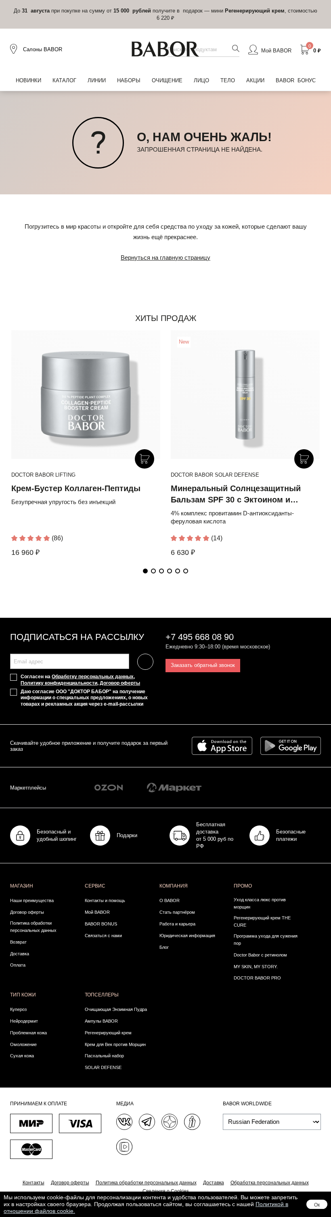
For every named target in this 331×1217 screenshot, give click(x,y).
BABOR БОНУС (296, 80)
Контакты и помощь (105, 900)
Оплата (17, 965)
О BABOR (169, 900)
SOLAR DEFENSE (103, 1067)
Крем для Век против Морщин (115, 1044)
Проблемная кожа (28, 1032)
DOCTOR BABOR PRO (257, 977)
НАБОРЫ (128, 80)
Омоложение (23, 1044)
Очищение (167, 80)
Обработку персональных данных (93, 676)
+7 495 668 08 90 (200, 637)
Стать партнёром (177, 912)
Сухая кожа (22, 1055)
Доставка (19, 953)
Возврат (18, 942)
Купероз (18, 1009)
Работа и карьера (177, 923)
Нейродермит (24, 1021)
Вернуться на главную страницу (165, 257)
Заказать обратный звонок (203, 665)
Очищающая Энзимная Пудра (116, 1009)
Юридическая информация (187, 935)
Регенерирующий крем (108, 1032)
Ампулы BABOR (101, 1021)
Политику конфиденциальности (59, 683)
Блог (164, 947)
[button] (145, 571)
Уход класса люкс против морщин (260, 903)
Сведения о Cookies (165, 1191)
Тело (227, 80)
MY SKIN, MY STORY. (256, 966)
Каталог (64, 80)
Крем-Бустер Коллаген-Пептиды (75, 488)
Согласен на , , (80, 680)
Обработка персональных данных (269, 1183)
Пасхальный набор (104, 1055)
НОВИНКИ (28, 80)
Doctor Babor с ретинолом (260, 954)
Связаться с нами (103, 935)
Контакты (33, 1183)
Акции (255, 80)
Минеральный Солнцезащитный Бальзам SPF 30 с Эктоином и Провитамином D (236, 499)
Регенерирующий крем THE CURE (262, 921)
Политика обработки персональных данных (33, 927)
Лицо (201, 80)
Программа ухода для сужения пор (265, 940)
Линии (97, 80)
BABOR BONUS (101, 923)
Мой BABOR (97, 912)
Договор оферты (120, 683)
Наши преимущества (32, 900)
